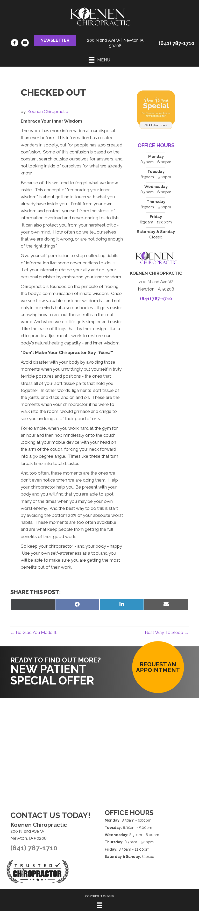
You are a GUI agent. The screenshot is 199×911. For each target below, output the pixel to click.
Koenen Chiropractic (47, 111)
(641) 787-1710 (176, 43)
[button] (55, 40)
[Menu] (99, 905)
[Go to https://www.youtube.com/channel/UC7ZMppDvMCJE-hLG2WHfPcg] (25, 43)
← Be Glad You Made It (33, 632)
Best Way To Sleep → (167, 632)
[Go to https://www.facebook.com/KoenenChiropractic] (14, 43)
